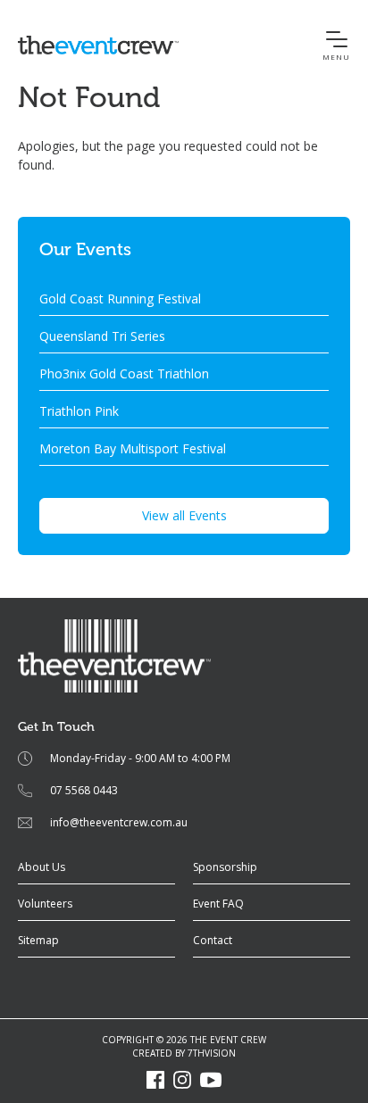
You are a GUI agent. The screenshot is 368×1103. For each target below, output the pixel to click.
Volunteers (45, 903)
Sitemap (38, 940)
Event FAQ (218, 903)
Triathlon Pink (79, 410)
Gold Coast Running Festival (120, 298)
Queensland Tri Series (102, 336)
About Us (41, 867)
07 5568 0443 (84, 790)
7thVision (212, 1053)
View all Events (184, 515)
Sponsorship (225, 867)
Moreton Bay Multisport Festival (132, 448)
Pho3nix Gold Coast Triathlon (124, 373)
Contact (212, 940)
